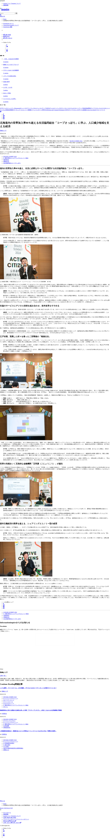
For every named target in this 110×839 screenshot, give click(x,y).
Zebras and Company (53, 110)
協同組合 (6, 159)
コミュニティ (10, 108)
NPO (47, 108)
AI (46, 110)
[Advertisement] (29, 657)
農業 (29, 110)
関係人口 (6, 750)
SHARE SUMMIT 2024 (76, 141)
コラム (71, 108)
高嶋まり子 (5, 691)
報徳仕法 (6, 161)
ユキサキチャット (8, 703)
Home (4, 19)
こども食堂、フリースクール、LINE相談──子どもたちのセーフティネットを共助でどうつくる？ (28, 688)
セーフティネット (8, 700)
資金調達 (88, 108)
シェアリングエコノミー (10, 698)
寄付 (43, 110)
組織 (84, 110)
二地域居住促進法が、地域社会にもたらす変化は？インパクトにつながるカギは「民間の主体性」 (28, 731)
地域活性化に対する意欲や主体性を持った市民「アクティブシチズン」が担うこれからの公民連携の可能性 (31, 710)
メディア (43, 108)
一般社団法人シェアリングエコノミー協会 (15, 158)
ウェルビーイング (54, 108)
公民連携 (6, 726)
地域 (6, 110)
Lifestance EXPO (63, 110)
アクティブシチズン (9, 720)
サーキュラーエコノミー (20, 110)
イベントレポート (36, 110)
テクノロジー (64, 108)
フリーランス (30, 108)
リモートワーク (100, 110)
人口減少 (6, 746)
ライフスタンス (73, 110)
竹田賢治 (4, 713)
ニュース (23, 108)
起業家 (10, 110)
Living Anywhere (90, 110)
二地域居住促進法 (8, 743)
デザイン (3, 108)
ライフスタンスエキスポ (98, 108)
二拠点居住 (6, 745)
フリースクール (8, 702)
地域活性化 (6, 727)
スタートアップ (78, 108)
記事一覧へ (3, 675)
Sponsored (17, 108)
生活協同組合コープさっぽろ (12, 163)
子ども (80, 110)
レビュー (37, 108)
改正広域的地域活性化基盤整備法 (13, 748)
